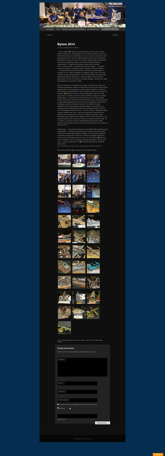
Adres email (62, 391)
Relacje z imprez (74, 340)
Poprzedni (49, 35)
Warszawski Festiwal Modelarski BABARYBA (73, 29)
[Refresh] (70, 408)
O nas (57, 29)
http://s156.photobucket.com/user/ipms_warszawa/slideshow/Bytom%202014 (79, 146)
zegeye (76, 47)
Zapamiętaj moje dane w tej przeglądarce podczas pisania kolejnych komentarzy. (78, 404)
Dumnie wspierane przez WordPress (82, 438)
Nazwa (61, 383)
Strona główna (50, 29)
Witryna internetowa (63, 400)
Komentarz (62, 359)
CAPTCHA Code (61, 419)
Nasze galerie (65, 340)
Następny (116, 35)
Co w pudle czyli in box (93, 29)
